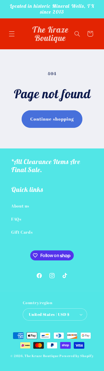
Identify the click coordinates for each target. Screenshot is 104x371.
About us (20, 206)
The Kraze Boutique (41, 356)
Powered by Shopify (76, 356)
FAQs (16, 219)
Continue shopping (52, 119)
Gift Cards (22, 232)
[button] (11, 33)
